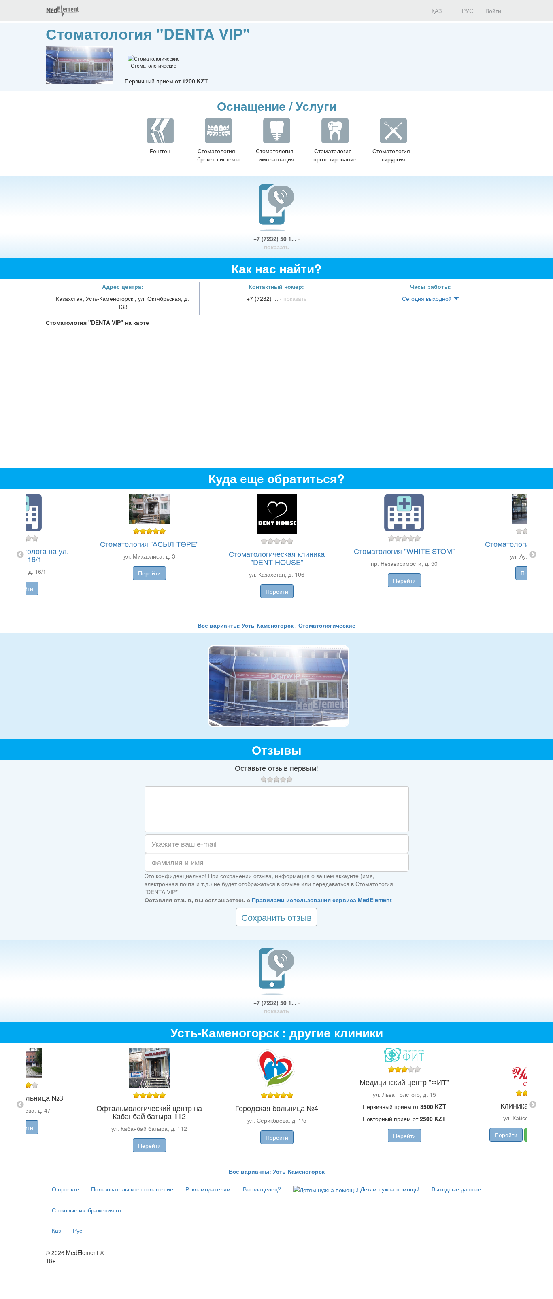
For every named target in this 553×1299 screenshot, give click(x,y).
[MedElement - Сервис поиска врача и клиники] (62, 10)
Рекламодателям (208, 1189)
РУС (466, 10)
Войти (493, 10)
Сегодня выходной (427, 298)
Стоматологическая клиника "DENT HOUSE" (277, 557)
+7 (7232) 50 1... (276, 243)
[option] (276, 555)
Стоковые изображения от (86, 1210)
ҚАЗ (436, 10)
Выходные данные (456, 1189)
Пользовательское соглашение (132, 1189)
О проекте (65, 1189)
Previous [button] (20, 555)
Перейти (149, 573)
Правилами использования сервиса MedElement (322, 900)
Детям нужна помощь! (389, 1189)
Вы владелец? (262, 1189)
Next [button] (533, 555)
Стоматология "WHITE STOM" (404, 551)
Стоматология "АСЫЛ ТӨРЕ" (149, 543)
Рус (77, 1230)
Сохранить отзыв (276, 917)
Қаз (56, 1230)
